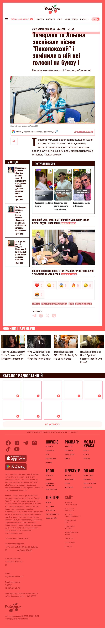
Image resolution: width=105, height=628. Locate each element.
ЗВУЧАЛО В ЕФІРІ (89, 483)
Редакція (68, 546)
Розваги (50, 19)
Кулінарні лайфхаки (50, 484)
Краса (86, 451)
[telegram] (34, 315)
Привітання (69, 479)
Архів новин (70, 542)
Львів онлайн (51, 518)
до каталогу (52, 424)
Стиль (86, 454)
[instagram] (17, 443)
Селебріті (50, 451)
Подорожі (69, 487)
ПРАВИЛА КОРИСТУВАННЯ (71, 503)
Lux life (36, 303)
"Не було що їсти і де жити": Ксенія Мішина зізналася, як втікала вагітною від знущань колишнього (20, 219)
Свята (67, 459)
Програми (50, 506)
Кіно (59, 19)
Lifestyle (72, 471)
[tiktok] (8, 449)
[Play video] (63, 247)
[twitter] (47, 315)
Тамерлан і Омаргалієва (54, 303)
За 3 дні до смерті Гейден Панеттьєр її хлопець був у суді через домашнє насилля (20, 250)
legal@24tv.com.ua (14, 576)
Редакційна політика (70, 527)
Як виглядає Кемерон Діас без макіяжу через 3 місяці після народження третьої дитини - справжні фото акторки (20, 182)
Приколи (68, 447)
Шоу (47, 455)
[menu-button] (6, 19)
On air (88, 471)
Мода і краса (71, 19)
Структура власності (69, 509)
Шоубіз (40, 19)
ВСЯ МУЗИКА (88, 475)
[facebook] (41, 315)
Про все (68, 475)
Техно (67, 483)
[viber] (54, 315)
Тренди (86, 458)
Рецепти (49, 475)
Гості (71, 303)
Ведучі (48, 502)
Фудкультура (51, 489)
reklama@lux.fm (12, 587)
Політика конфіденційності (72, 515)
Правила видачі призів (71, 533)
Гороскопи (69, 455)
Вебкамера (50, 510)
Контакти (69, 538)
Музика (49, 463)
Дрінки (49, 479)
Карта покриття (53, 514)
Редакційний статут (70, 521)
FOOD (50, 471)
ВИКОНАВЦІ (87, 479)
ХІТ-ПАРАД (87, 487)
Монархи (50, 447)
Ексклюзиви (51, 459)
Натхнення (86, 19)
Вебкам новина (83, 303)
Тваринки (69, 451)
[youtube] (17, 449)
